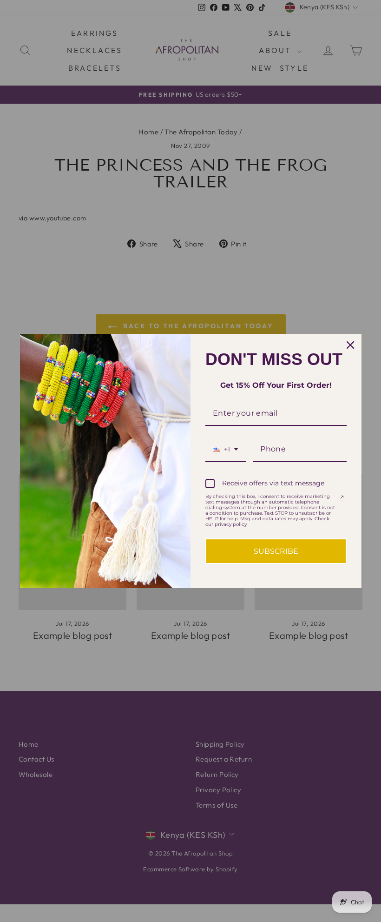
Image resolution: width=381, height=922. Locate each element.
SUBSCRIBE (276, 551)
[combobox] (225, 449)
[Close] (350, 345)
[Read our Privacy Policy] (341, 498)
